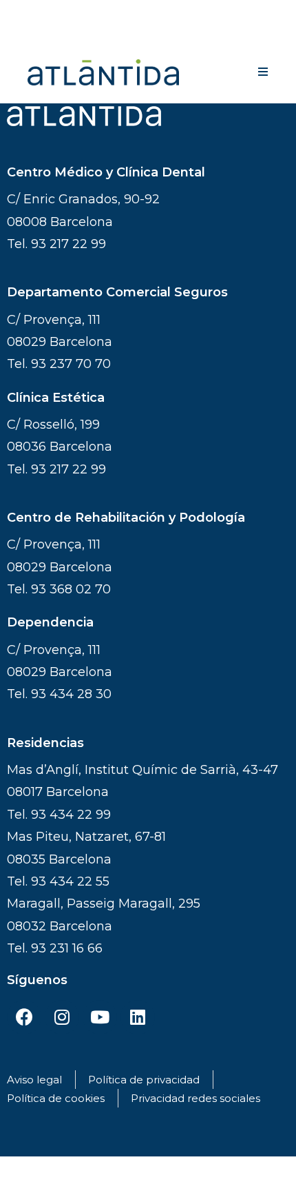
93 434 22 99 (71, 814)
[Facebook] (24, 1017)
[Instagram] (62, 1017)
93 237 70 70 (71, 363)
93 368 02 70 (71, 589)
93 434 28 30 (71, 694)
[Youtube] (100, 1017)
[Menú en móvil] (263, 72)
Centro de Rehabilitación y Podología (126, 517)
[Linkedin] (137, 1017)
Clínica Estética (56, 397)
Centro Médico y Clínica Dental (106, 172)
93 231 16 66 (67, 948)
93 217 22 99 (68, 244)
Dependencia (50, 622)
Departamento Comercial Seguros (117, 292)
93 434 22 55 (70, 881)
